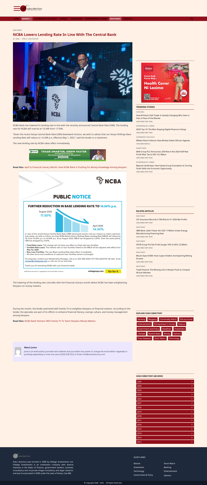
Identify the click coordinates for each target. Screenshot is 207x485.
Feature (181, 324)
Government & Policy (143, 475)
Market (137, 463)
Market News (154, 333)
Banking (141, 319)
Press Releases (144, 338)
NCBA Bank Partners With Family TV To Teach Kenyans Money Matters (60, 321)
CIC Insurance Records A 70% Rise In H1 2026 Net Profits (161, 219)
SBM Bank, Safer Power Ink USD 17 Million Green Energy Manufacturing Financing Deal (161, 232)
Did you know (186, 319)
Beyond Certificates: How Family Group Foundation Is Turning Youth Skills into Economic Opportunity (164, 167)
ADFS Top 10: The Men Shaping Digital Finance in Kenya (161, 129)
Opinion (177, 333)
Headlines (166, 329)
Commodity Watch (168, 319)
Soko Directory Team (144, 122)
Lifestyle (141, 333)
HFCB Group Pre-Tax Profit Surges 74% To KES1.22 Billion (161, 244)
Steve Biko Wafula (143, 144)
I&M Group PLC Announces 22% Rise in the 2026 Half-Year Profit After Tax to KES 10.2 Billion (162, 153)
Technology (174, 338)
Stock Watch (160, 338)
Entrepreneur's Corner (164, 324)
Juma (17, 39)
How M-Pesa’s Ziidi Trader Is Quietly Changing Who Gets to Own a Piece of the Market (163, 117)
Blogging (152, 319)
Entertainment (144, 324)
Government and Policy (148, 329)
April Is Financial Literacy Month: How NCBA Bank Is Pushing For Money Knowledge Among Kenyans (76, 167)
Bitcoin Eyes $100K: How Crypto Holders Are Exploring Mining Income (164, 257)
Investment (180, 329)
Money (167, 333)
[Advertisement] (150, 8)
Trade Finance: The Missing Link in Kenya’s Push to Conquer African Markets (163, 271)
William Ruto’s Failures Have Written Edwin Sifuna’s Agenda (163, 140)
